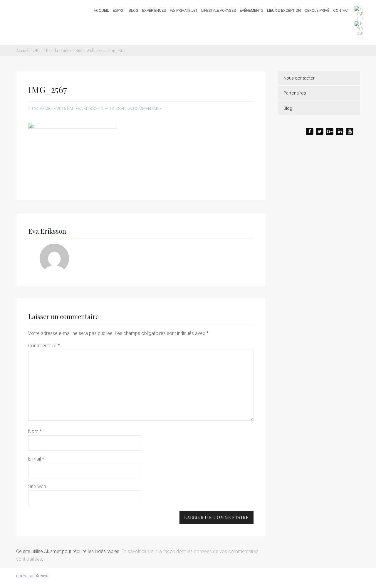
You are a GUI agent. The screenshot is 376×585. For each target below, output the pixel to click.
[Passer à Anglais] (357, 13)
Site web (37, 486)
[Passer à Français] (357, 30)
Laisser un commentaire (136, 108)
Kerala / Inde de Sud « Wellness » (75, 50)
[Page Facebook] (309, 131)
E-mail (36, 459)
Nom (35, 431)
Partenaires (294, 93)
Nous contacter (299, 78)
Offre (38, 50)
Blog (287, 108)
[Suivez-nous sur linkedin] (339, 131)
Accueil (22, 50)
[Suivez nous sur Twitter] (319, 131)
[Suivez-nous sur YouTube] (349, 131)
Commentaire (44, 345)
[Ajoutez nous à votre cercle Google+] (329, 131)
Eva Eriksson (39, 8)
